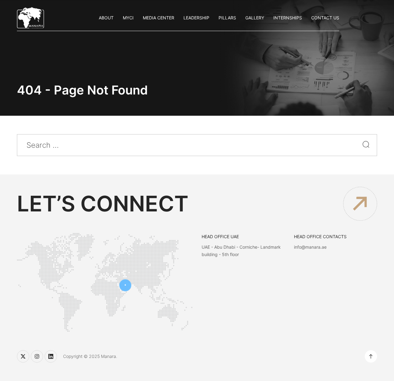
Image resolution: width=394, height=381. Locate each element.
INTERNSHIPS (287, 17)
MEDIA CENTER (158, 17)
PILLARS (227, 17)
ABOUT (106, 17)
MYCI (128, 17)
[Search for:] (197, 146)
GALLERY (254, 17)
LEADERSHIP (196, 17)
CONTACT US (325, 17)
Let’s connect (102, 203)
